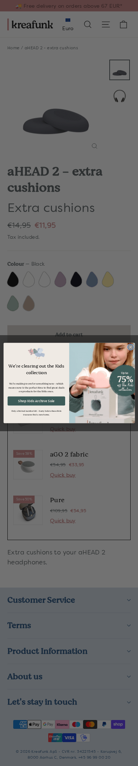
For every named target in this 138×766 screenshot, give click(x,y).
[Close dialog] (130, 347)
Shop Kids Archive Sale (36, 401)
